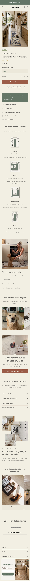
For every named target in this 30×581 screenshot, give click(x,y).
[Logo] (15, 7)
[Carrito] (27, 7)
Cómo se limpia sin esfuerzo (9, 398)
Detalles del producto (7, 403)
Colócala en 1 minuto (7, 394)
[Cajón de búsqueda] (24, 7)
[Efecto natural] (13, 492)
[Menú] (2, 7)
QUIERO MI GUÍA (8, 574)
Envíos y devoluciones (8, 407)
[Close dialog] (28, 560)
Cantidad (4, 76)
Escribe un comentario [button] (15, 532)
